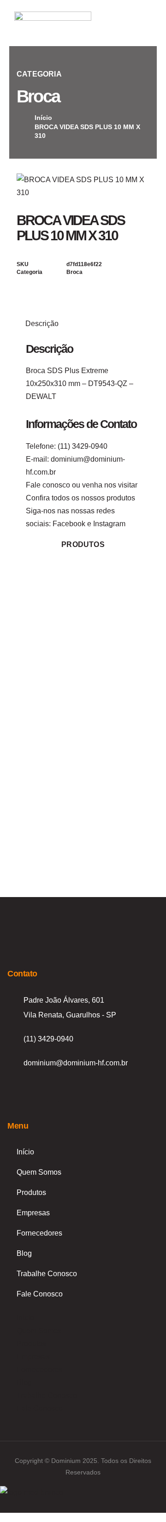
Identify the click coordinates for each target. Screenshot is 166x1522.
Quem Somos (39, 1172)
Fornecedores (39, 1233)
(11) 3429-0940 (82, 446)
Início (25, 1152)
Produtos (31, 1192)
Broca (38, 96)
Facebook (69, 524)
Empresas (33, 1213)
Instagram (109, 524)
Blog (24, 1253)
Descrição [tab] (42, 323)
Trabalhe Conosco (47, 1274)
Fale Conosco (40, 1294)
